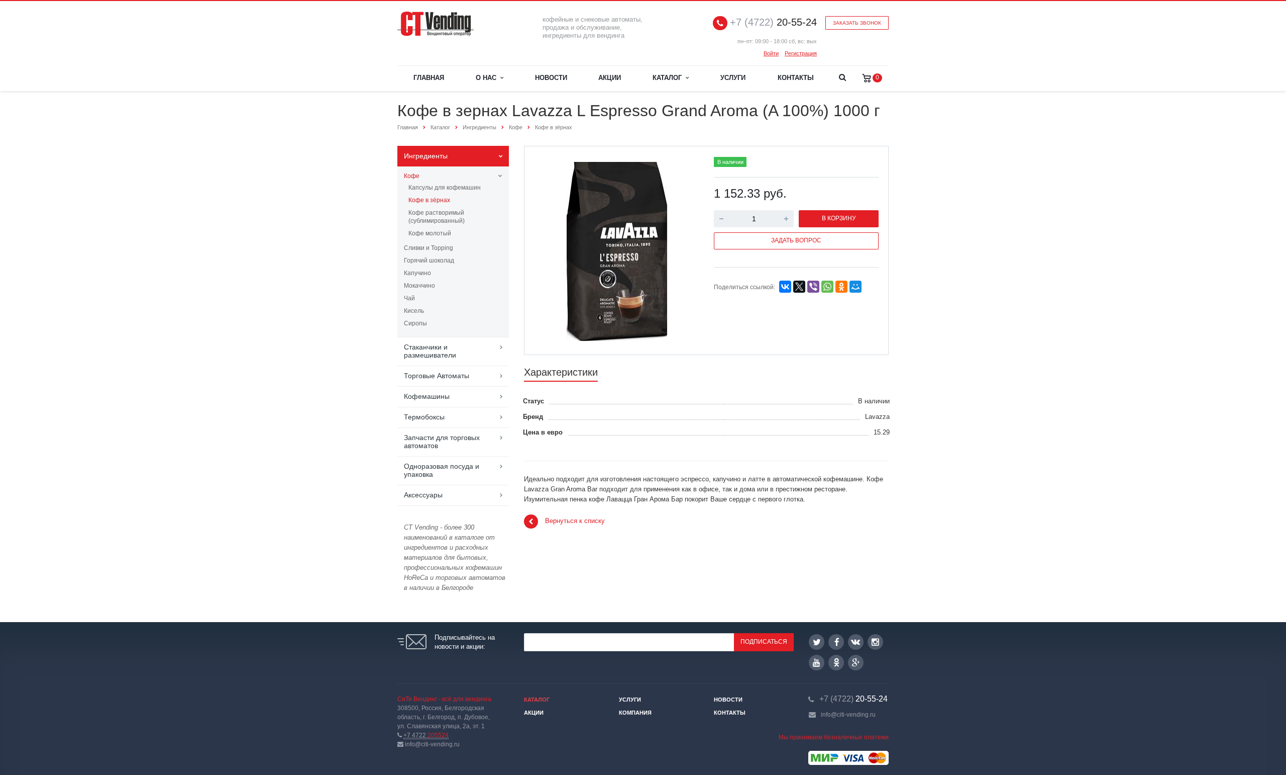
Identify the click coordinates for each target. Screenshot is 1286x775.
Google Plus (856, 662)
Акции (609, 77)
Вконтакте (856, 642)
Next (681, 249)
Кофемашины (427, 396)
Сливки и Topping (428, 247)
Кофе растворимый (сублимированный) (436, 216)
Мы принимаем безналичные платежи (834, 737)
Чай (409, 298)
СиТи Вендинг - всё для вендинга (444, 699)
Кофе (411, 176)
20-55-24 (773, 22)
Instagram (875, 642)
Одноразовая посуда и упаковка (441, 470)
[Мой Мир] (855, 287)
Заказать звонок (857, 23)
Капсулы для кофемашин (444, 187)
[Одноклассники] (841, 287)
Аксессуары (423, 495)
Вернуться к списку (575, 521)
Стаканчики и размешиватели (430, 351)
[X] (799, 287)
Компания (635, 713)
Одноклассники (836, 662)
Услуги (732, 77)
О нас (488, 77)
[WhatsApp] (827, 287)
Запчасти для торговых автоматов (442, 442)
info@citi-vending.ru (848, 714)
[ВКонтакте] (785, 287)
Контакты (796, 77)
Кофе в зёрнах (429, 200)
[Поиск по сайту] (842, 78)
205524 (426, 735)
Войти (771, 53)
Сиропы (415, 323)
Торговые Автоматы (436, 376)
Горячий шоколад (429, 260)
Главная (428, 77)
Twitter (816, 642)
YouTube (816, 662)
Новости (551, 77)
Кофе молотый (429, 233)
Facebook (836, 642)
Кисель (414, 310)
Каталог (669, 77)
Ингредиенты (426, 156)
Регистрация (801, 53)
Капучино (417, 273)
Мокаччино (419, 285)
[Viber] (813, 287)
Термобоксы (424, 417)
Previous (553, 249)
